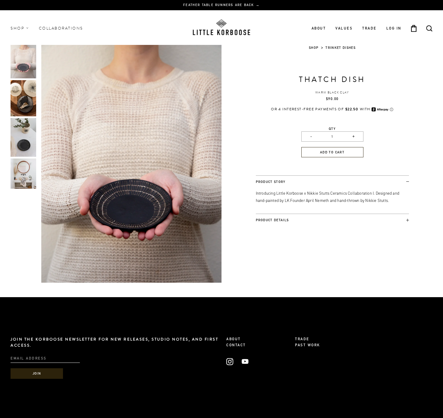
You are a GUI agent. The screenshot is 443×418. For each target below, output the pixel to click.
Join (37, 374)
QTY (332, 129)
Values (344, 28)
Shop (18, 28)
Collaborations (61, 28)
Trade (369, 28)
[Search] (429, 28)
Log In (393, 28)
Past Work (307, 345)
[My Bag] (413, 28)
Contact (236, 345)
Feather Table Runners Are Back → (221, 5)
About (319, 28)
